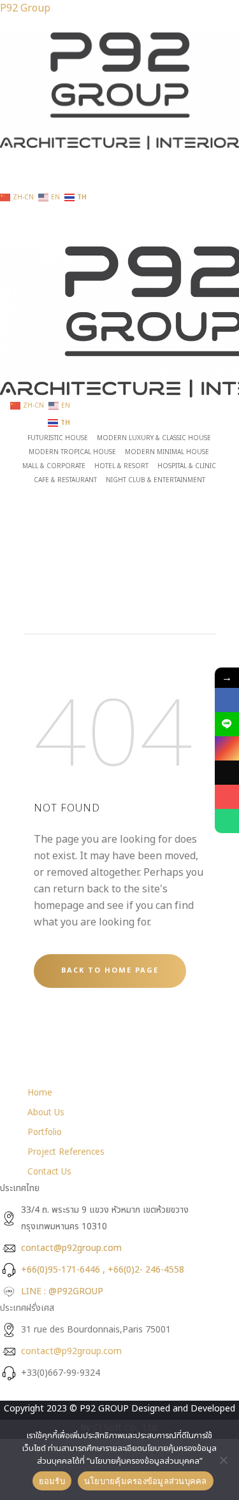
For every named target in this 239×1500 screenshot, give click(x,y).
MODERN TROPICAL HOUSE (72, 452)
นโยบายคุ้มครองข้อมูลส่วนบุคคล (145, 1481)
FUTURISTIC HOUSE (57, 438)
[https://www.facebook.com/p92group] (227, 700)
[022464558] (227, 821)
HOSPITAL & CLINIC (186, 466)
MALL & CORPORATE (53, 466)
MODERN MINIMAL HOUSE (167, 452)
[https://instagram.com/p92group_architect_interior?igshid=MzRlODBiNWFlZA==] (227, 748)
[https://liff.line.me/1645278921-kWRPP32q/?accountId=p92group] (227, 724)
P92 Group (25, 8)
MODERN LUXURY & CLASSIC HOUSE (154, 438)
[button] (119, 158)
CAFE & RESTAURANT (65, 480)
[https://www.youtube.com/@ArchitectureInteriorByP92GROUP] (227, 797)
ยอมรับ (52, 1481)
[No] (223, 1460)
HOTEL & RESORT (121, 466)
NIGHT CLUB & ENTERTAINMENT (155, 480)
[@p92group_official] (227, 773)
